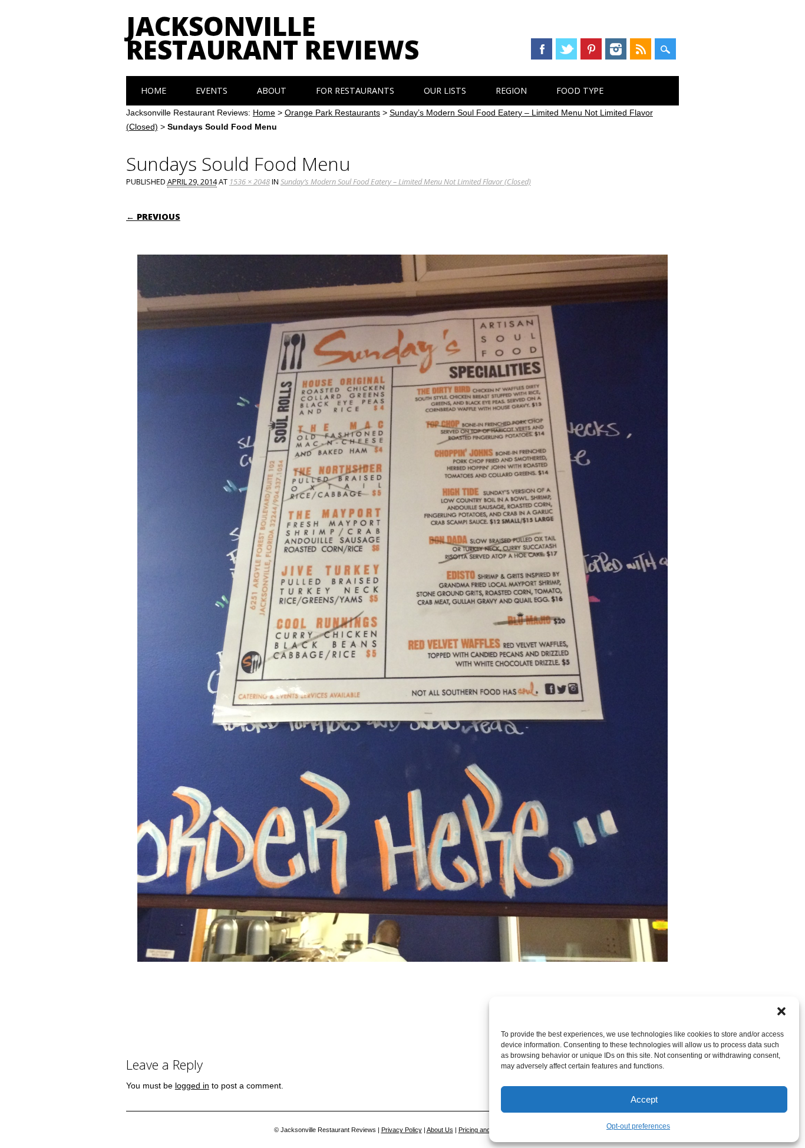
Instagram (615, 49)
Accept (644, 1099)
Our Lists (445, 90)
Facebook (541, 49)
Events (211, 90)
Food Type (579, 90)
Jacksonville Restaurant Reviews (272, 37)
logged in (192, 1085)
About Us (440, 1129)
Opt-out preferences (638, 1126)
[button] (781, 1011)
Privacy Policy (401, 1129)
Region (511, 90)
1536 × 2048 (249, 181)
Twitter (566, 49)
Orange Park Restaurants (332, 112)
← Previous (153, 216)
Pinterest (591, 49)
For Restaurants (355, 90)
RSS (640, 49)
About (271, 90)
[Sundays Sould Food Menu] (402, 973)
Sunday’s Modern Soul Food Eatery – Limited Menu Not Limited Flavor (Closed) (406, 181)
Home (153, 90)
